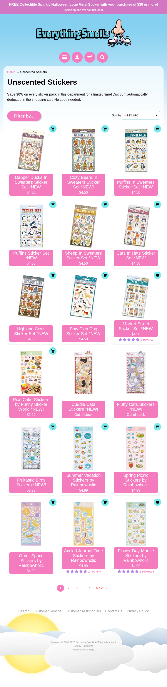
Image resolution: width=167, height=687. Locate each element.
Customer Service (47, 611)
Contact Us (113, 611)
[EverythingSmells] (83, 34)
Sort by (116, 115)
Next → (102, 588)
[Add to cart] (53, 129)
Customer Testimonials (83, 611)
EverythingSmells (85, 642)
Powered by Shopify (83, 649)
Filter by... (24, 116)
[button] (129, 339)
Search (23, 611)
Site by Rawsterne (83, 646)
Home (11, 72)
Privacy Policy (138, 611)
